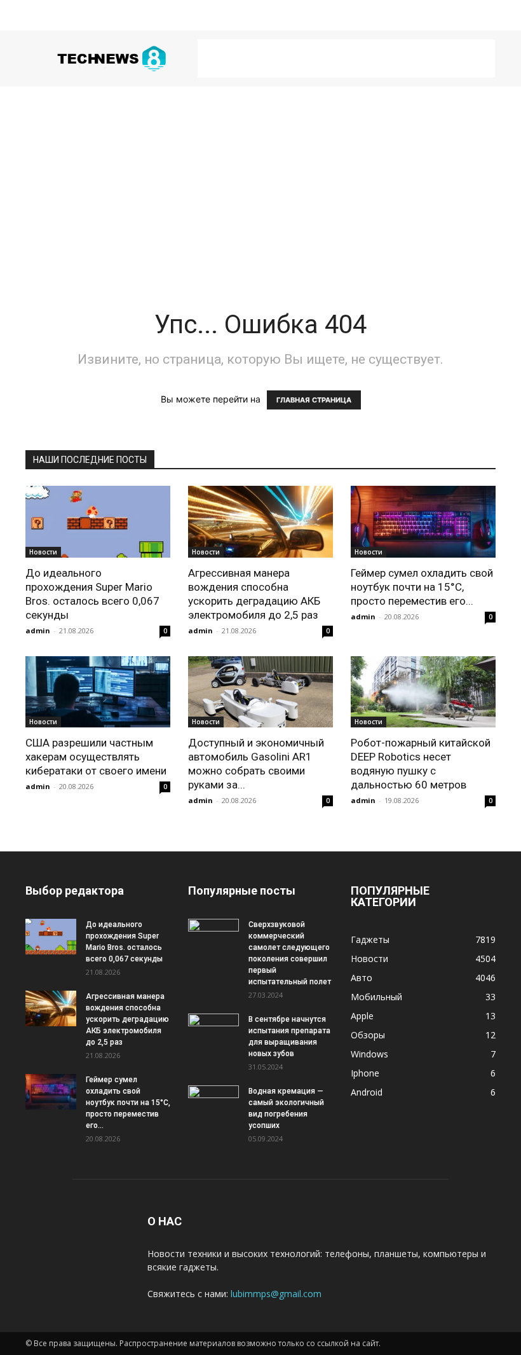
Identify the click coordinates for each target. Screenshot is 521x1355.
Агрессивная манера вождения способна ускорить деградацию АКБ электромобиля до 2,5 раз (127, 1019)
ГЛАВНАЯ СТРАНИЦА (313, 399)
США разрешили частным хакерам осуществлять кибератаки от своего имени (95, 756)
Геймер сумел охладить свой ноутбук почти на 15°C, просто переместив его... (422, 587)
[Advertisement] (346, 58)
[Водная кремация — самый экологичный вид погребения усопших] (213, 1103)
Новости (43, 551)
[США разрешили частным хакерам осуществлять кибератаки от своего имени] (97, 692)
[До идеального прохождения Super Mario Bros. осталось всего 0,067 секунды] (97, 522)
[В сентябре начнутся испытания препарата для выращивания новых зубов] (213, 1031)
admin (37, 630)
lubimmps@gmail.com (276, 1294)
